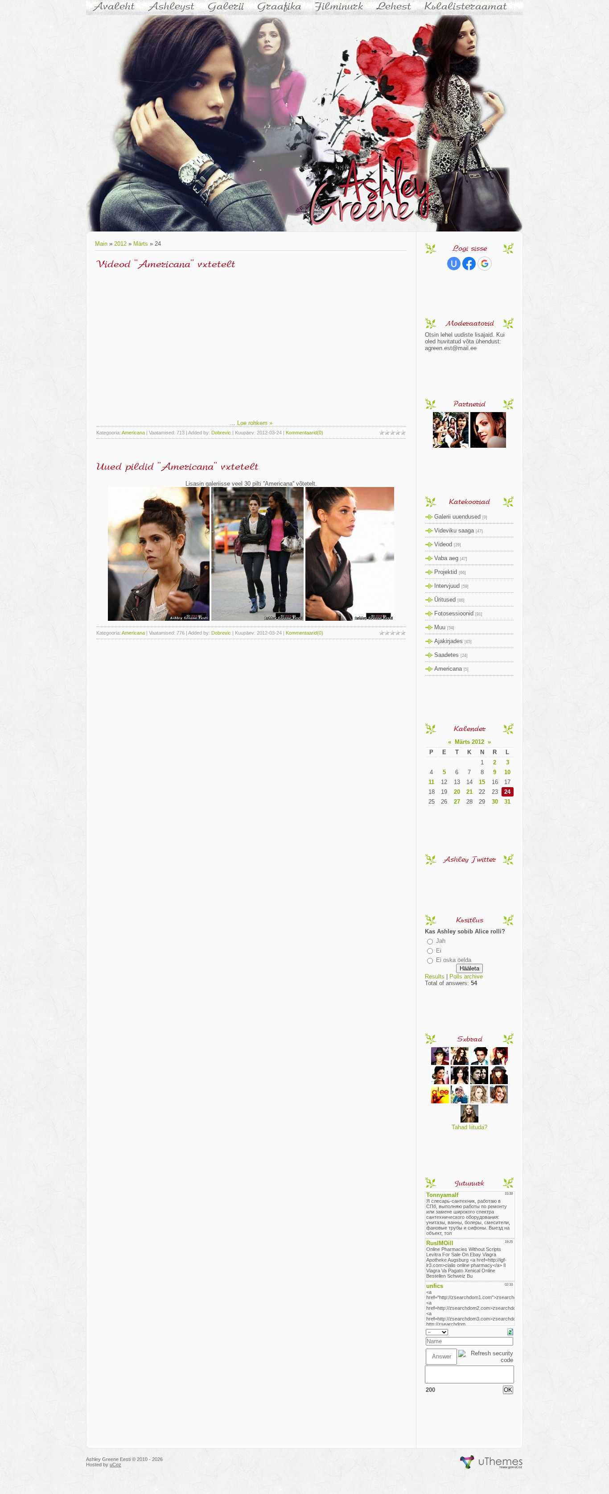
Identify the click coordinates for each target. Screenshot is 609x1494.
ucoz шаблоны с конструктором (491, 1462)
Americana (133, 432)
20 (457, 791)
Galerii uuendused (457, 516)
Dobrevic (221, 432)
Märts (140, 243)
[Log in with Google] (484, 263)
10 (507, 772)
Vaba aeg (446, 558)
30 (495, 801)
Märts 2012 (469, 742)
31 (507, 801)
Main (101, 243)
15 (482, 782)
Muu (439, 627)
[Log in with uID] (454, 263)
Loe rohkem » (254, 423)
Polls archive (466, 976)
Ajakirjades (448, 641)
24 (507, 791)
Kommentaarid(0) (304, 432)
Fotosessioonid (453, 613)
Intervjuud (447, 585)
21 (469, 791)
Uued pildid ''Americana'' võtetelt (177, 466)
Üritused (445, 599)
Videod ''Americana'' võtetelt (165, 264)
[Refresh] (510, 1331)
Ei (438, 950)
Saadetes (446, 655)
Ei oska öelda (453, 960)
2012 (120, 243)
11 (431, 782)
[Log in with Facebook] (469, 263)
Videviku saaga (454, 530)
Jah (440, 940)
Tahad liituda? (469, 1127)
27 (457, 801)
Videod (443, 544)
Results (434, 976)
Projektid (445, 572)
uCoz (115, 1464)
